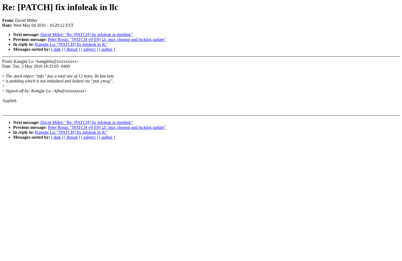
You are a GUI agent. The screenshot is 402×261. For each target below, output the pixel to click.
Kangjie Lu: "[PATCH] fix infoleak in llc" (71, 44)
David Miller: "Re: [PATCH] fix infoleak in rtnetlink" (86, 34)
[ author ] (107, 49)
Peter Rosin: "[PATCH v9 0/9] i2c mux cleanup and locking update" (107, 39)
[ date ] (57, 49)
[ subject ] (89, 49)
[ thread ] (72, 49)
